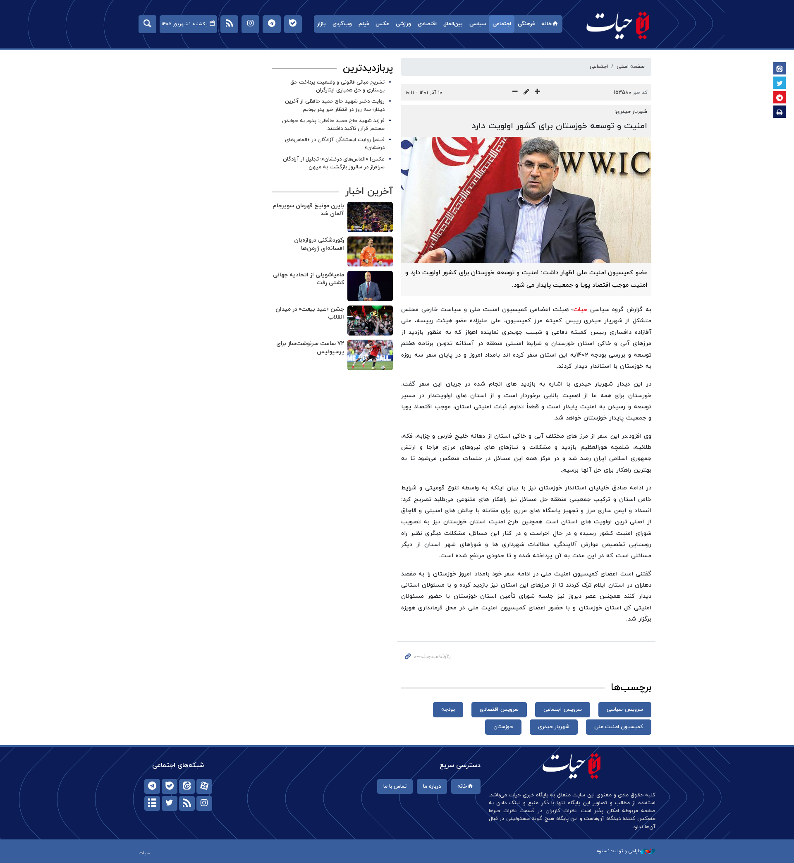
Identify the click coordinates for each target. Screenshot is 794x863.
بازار (321, 24)
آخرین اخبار (369, 192)
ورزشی (403, 24)
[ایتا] (187, 786)
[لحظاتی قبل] (370, 217)
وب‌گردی (342, 24)
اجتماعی (502, 24)
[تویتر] (169, 803)
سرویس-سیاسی (625, 709)
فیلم (364, 24)
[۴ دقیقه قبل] (370, 320)
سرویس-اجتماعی (562, 709)
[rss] (187, 803)
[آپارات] (204, 786)
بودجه (448, 709)
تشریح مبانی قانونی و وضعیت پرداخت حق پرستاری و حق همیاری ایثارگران (337, 86)
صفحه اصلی (631, 66)
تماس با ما (395, 786)
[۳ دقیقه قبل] (370, 286)
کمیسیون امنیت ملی (618, 727)
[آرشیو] (152, 803)
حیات (618, 25)
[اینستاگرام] (204, 803)
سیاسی (477, 24)
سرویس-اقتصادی (499, 709)
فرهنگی (526, 24)
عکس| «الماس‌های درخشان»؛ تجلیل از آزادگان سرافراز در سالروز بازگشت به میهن (334, 163)
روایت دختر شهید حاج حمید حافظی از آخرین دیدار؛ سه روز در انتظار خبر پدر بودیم (335, 105)
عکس (382, 24)
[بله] (169, 786)
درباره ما (432, 786)
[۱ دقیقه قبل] (370, 251)
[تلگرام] (152, 786)
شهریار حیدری (553, 727)
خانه (546, 24)
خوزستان (503, 727)
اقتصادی (427, 24)
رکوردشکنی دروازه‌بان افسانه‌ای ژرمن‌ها (319, 244)
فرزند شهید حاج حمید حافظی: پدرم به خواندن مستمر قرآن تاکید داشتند (333, 124)
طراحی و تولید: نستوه (619, 851)
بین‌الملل (453, 24)
